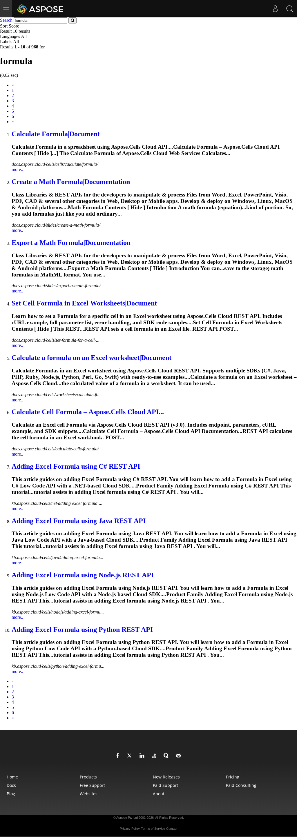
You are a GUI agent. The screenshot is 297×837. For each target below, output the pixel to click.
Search (6, 20)
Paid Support (165, 785)
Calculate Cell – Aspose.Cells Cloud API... (88, 412)
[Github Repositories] (179, 756)
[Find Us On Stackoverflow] (155, 756)
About (158, 793)
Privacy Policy (130, 828)
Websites (88, 793)
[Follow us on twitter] (131, 756)
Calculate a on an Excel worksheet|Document (91, 357)
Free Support (92, 785)
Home (12, 777)
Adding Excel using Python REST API (82, 629)
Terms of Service (153, 828)
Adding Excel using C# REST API (76, 466)
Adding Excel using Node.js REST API (83, 575)
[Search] (289, 8)
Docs (11, 785)
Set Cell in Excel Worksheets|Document (84, 303)
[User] (275, 8)
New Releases (166, 777)
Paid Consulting (241, 785)
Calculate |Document (56, 134)
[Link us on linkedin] (143, 756)
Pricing (232, 777)
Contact (171, 828)
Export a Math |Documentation (71, 242)
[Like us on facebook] (118, 756)
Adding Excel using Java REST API (79, 521)
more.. (17, 169)
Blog (11, 793)
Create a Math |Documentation (71, 181)
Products (88, 777)
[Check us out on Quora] (167, 756)
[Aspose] (40, 8)
